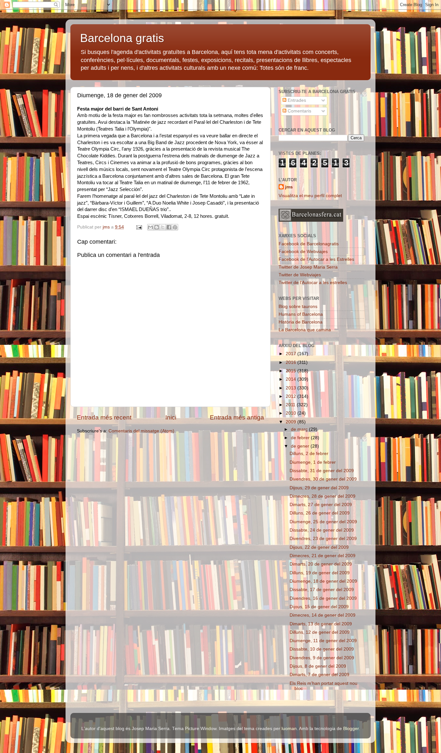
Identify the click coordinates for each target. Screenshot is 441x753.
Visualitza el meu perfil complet (310, 195)
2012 (291, 396)
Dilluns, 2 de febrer (309, 453)
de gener (301, 446)
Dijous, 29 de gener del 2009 (319, 487)
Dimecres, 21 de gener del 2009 (322, 555)
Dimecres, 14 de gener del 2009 (322, 615)
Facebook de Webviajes (303, 251)
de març (300, 429)
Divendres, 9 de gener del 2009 (322, 657)
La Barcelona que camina (305, 329)
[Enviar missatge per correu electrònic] (138, 227)
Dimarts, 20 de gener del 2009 (321, 564)
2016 (291, 362)
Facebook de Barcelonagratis (309, 243)
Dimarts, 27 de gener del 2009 (321, 504)
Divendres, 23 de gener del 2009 (323, 538)
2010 (291, 413)
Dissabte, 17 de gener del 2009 (322, 589)
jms (289, 187)
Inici (170, 417)
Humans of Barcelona (301, 314)
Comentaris (298, 111)
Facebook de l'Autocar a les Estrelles (316, 259)
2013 (291, 388)
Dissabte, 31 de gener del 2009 (322, 470)
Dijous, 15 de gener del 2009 (319, 606)
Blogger (351, 728)
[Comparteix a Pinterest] (175, 227)
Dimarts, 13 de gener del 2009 (321, 623)
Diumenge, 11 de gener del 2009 (323, 640)
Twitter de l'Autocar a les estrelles (313, 282)
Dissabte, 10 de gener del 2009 (322, 649)
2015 (291, 370)
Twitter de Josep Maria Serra (308, 267)
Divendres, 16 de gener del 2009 (323, 598)
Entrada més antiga (237, 417)
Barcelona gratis (122, 38)
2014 (291, 379)
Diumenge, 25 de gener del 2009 (323, 521)
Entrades (296, 100)
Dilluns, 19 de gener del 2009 (320, 572)
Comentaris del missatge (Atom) (141, 431)
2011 (291, 404)
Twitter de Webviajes (300, 274)
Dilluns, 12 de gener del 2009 (320, 632)
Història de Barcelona (301, 322)
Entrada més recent (104, 417)
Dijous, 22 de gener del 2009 (319, 547)
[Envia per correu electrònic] (150, 227)
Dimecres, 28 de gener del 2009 (322, 496)
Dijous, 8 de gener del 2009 (318, 666)
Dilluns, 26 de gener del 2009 (320, 513)
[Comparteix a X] (162, 227)
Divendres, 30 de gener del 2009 (323, 479)
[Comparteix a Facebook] (169, 227)
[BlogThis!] (156, 227)
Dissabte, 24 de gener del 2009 (322, 530)
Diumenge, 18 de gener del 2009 (323, 581)
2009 (291, 421)
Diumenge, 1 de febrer (313, 462)
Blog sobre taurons (298, 306)
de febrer (301, 437)
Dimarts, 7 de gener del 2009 (319, 674)
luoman (289, 728)
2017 (291, 353)
